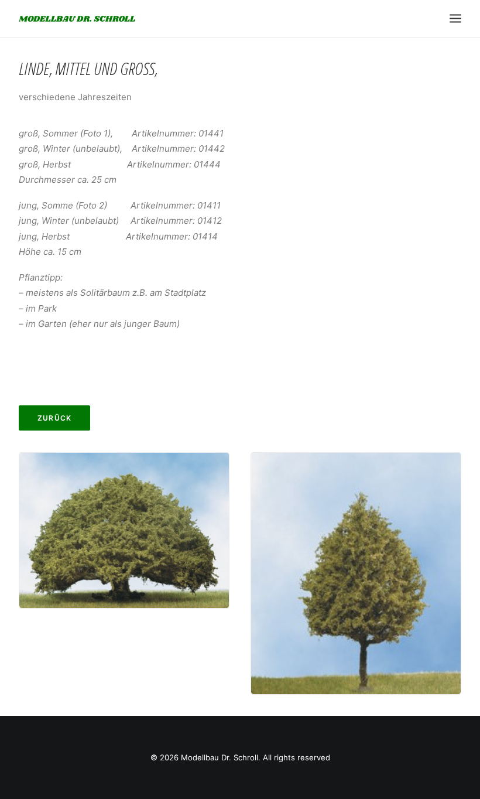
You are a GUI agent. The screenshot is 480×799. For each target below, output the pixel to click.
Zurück (54, 418)
